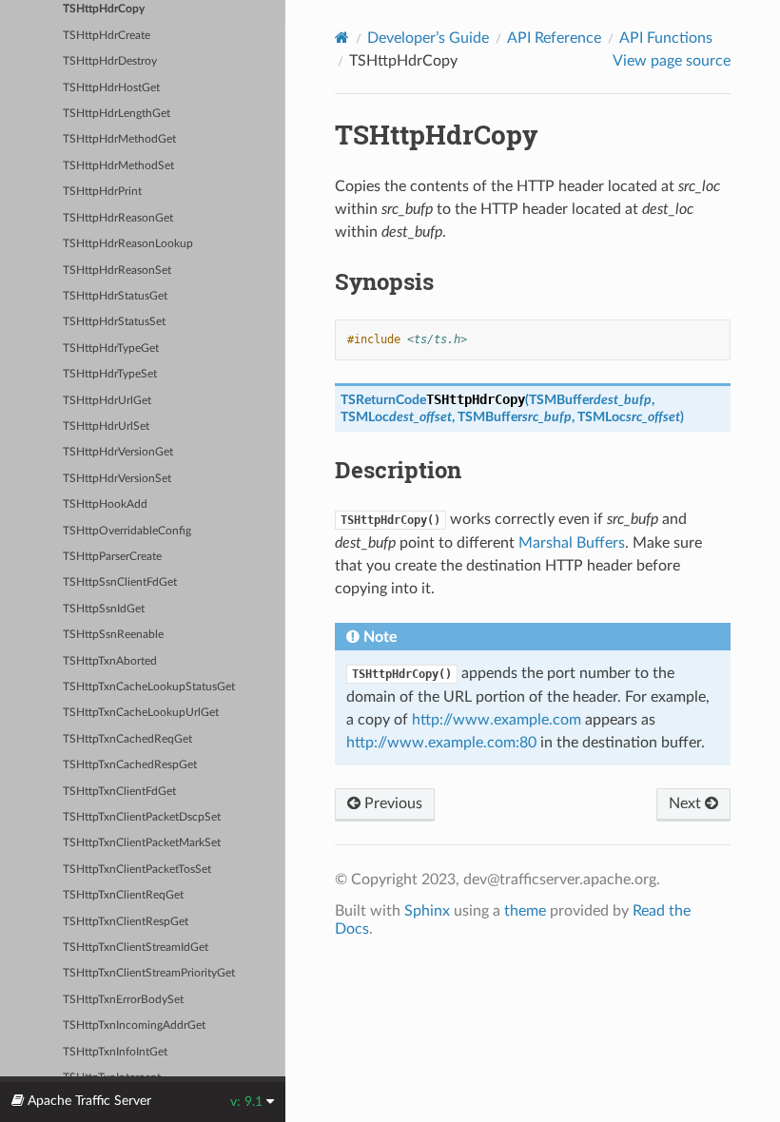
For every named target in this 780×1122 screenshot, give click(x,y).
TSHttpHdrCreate (106, 35)
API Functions (665, 38)
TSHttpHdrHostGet (111, 88)
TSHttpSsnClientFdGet (120, 582)
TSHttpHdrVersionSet (117, 479)
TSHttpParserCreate (112, 556)
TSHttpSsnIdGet (104, 609)
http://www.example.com (496, 719)
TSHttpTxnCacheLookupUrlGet (141, 712)
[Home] (342, 37)
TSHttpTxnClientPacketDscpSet (142, 817)
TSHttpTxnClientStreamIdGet (135, 947)
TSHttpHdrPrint (102, 191)
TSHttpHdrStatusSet (114, 322)
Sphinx (427, 911)
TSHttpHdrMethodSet (118, 166)
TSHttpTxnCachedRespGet (130, 765)
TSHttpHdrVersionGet (118, 452)
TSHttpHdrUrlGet (107, 401)
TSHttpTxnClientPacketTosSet (137, 869)
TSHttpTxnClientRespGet (125, 922)
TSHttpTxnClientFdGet (119, 791)
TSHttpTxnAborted (110, 661)
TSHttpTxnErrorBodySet (123, 1000)
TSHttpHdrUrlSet (106, 426)
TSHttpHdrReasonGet (118, 218)
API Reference (554, 38)
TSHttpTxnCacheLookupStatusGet (149, 687)
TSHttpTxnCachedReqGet (127, 739)
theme (525, 911)
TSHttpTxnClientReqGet (123, 895)
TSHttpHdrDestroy (110, 61)
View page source (672, 60)
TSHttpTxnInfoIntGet (115, 1052)
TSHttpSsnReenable (113, 634)
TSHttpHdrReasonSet (117, 270)
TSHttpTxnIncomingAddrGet (134, 1025)
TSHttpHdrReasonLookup (128, 244)
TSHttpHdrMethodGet (119, 139)
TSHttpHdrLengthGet (116, 113)
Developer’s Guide (428, 38)
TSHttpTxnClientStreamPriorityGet (149, 973)
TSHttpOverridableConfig (127, 531)
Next (687, 803)
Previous (391, 803)
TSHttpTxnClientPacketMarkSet (142, 843)
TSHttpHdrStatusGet (115, 296)
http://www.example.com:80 (441, 742)
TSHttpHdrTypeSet (110, 374)
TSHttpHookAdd (105, 504)
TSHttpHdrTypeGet (111, 348)
